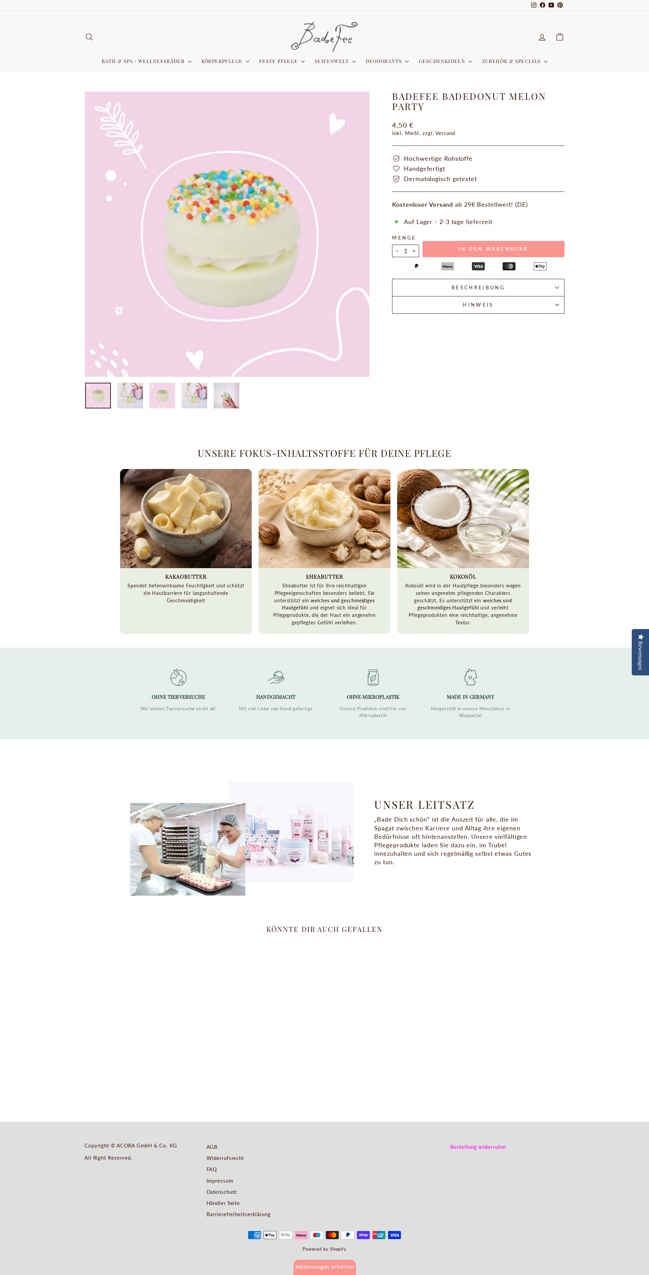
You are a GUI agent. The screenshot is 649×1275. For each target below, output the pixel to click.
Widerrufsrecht (225, 1158)
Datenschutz (222, 1192)
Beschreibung (478, 287)
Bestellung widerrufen (478, 1147)
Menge (404, 238)
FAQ (212, 1169)
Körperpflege (222, 61)
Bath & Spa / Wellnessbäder (144, 61)
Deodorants (385, 61)
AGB (212, 1147)
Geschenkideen (443, 61)
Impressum (220, 1181)
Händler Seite (223, 1203)
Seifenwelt (332, 61)
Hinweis (478, 305)
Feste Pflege (279, 61)
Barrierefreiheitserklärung (239, 1214)
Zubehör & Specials (512, 61)
